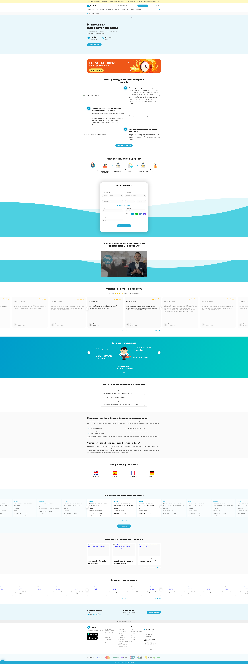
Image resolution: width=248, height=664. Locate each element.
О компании (109, 9)
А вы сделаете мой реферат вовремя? (112, 390)
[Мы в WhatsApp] (154, 643)
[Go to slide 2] (122, 330)
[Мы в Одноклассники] (148, 650)
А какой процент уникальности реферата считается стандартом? (119, 401)
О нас (132, 629)
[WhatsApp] (136, 214)
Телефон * (129, 208)
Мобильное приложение (136, 631)
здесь (88, 614)
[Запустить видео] (124, 264)
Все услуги (158, 598)
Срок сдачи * (141, 199)
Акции (132, 9)
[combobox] (112, 195)
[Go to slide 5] (126, 330)
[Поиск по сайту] (159, 9)
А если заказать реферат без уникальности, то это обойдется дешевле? (120, 404)
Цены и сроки (90, 9)
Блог (128, 9)
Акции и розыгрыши (122, 639)
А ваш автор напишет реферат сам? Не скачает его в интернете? (119, 393)
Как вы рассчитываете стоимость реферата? (114, 397)
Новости (133, 633)
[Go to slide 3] (123, 330)
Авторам (106, 5)
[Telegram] (132, 214)
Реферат (23, 301)
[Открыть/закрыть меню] (87, 13)
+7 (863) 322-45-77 (150, 629)
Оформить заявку (143, 5)
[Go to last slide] (87, 308)
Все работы (158, 520)
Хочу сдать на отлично (124, 145)
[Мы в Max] (156, 643)
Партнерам (133, 639)
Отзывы (123, 9)
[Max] (144, 214)
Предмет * (129, 192)
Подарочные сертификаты (124, 641)
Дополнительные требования (124, 205)
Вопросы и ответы (122, 637)
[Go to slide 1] (121, 330)
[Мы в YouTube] (151, 650)
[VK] (140, 214)
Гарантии (117, 9)
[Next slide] (161, 308)
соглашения (134, 229)
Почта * (105, 217)
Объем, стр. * (130, 199)
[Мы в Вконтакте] (148, 643)
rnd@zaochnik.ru (150, 632)
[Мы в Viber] (151, 643)
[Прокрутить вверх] (245, 658)
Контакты (138, 9)
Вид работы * (107, 192)
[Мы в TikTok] (154, 650)
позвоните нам (97, 614)
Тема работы (106, 199)
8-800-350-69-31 (129, 611)
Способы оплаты (100, 9)
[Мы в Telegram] (145, 643)
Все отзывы (158, 330)
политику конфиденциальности (125, 229)
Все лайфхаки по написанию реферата (151, 567)
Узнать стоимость (94, 44)
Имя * (105, 208)
